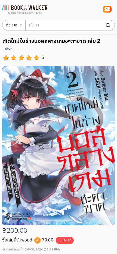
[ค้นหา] (108, 25)
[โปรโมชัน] (107, 9)
